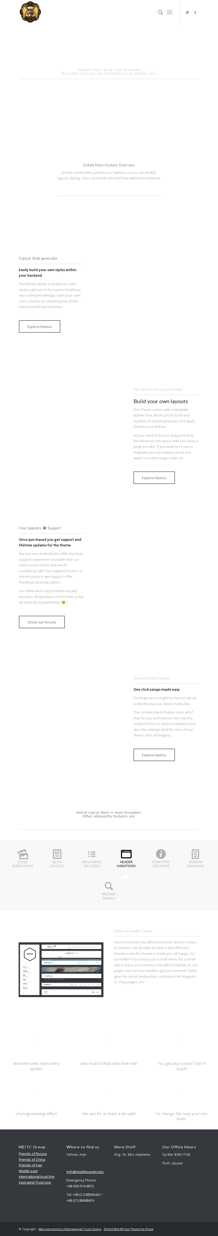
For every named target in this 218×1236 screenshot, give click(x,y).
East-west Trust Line (35, 1182)
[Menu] (169, 12)
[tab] (22, 861)
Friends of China (32, 1159)
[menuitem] (158, 12)
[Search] (158, 12)
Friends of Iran (30, 1165)
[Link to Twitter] (187, 12)
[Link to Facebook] (195, 12)
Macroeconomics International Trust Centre (70, 1229)
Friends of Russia (33, 1153)
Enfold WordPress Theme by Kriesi (128, 1229)
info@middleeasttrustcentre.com (92, 1171)
